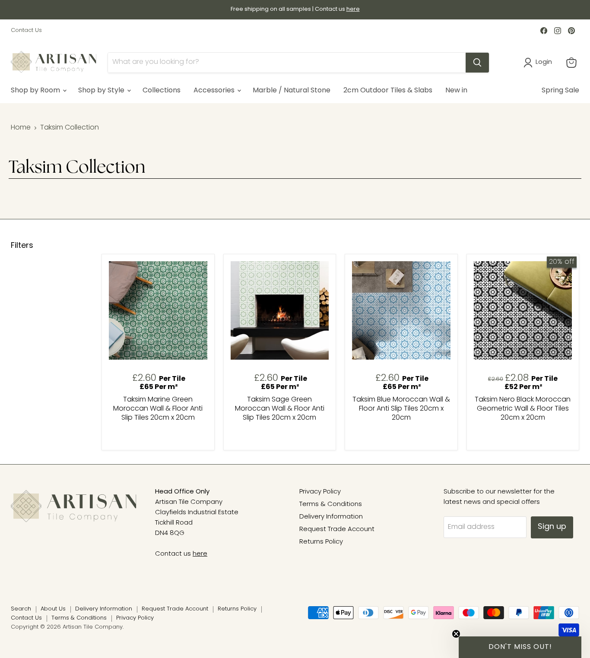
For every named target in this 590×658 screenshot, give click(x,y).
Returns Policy (321, 542)
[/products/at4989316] (523, 310)
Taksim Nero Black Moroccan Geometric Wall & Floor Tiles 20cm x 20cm (523, 408)
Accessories (214, 90)
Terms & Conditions (330, 504)
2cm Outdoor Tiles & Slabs (387, 90)
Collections (162, 90)
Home (21, 127)
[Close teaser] (456, 634)
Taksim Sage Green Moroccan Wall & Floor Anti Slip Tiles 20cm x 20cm (279, 408)
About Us (53, 609)
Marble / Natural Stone (291, 90)
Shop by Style (102, 90)
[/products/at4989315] (158, 310)
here (200, 554)
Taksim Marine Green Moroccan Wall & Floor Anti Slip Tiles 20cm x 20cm (158, 408)
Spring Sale (560, 90)
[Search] (477, 63)
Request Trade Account (336, 529)
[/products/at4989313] (401, 310)
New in (456, 90)
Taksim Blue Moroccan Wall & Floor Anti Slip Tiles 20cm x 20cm (401, 408)
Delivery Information (331, 517)
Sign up (552, 527)
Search (21, 609)
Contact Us (26, 30)
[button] (520, 647)
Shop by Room (36, 90)
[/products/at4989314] (280, 310)
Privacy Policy (320, 492)
